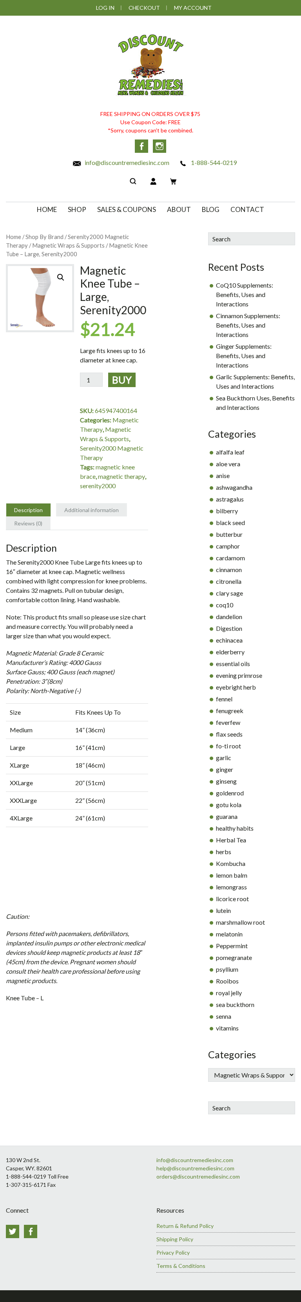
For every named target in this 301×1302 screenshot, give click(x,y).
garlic (223, 757)
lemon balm (231, 875)
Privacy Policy (173, 1252)
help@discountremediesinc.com (195, 1168)
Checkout (144, 7)
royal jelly (229, 992)
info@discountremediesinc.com (126, 162)
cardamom (230, 557)
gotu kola (228, 804)
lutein (223, 910)
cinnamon (229, 569)
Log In (105, 7)
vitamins (227, 1028)
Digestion (229, 628)
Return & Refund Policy (185, 1225)
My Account (193, 7)
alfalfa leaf (230, 452)
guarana (227, 816)
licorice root (232, 898)
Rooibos (227, 981)
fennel (224, 699)
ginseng (226, 781)
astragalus (230, 499)
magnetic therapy (121, 476)
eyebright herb (236, 687)
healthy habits (235, 828)
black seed (230, 522)
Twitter (12, 1231)
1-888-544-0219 (213, 162)
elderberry (230, 652)
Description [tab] (28, 510)
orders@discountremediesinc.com (198, 1176)
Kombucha (230, 863)
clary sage (229, 593)
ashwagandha (234, 487)
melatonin (229, 934)
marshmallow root (240, 922)
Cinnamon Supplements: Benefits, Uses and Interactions (248, 325)
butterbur (229, 534)
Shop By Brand (44, 236)
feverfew (228, 722)
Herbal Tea (231, 840)
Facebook (141, 146)
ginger (224, 769)
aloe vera (228, 463)
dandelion (229, 616)
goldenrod (230, 793)
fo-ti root (228, 746)
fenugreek (229, 710)
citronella (228, 581)
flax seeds (229, 734)
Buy (122, 380)
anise (223, 475)
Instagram (159, 146)
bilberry (227, 510)
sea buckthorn (235, 1004)
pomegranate (234, 957)
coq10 (224, 604)
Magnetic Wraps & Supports (68, 245)
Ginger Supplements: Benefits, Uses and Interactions (244, 355)
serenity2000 (98, 485)
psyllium (227, 969)
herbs (223, 851)
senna (223, 1016)
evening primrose (239, 675)
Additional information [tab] (91, 510)
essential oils (233, 663)
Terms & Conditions (180, 1265)
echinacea (229, 640)
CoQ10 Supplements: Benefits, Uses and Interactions (244, 294)
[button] (61, 277)
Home (13, 236)
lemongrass (231, 887)
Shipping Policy (174, 1239)
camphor (228, 546)
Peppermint (232, 945)
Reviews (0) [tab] (28, 523)
